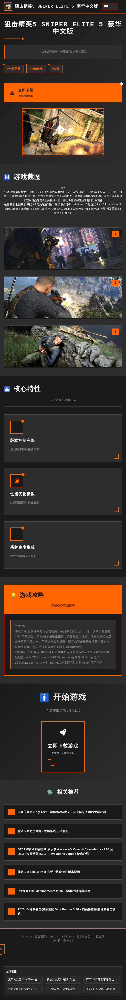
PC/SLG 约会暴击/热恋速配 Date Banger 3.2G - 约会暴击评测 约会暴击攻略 (102, 989)
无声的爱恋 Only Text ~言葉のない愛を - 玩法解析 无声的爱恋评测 (25, 979)
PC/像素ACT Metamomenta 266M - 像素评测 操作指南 (64, 989)
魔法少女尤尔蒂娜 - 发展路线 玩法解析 (64, 979)
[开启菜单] (110, 6)
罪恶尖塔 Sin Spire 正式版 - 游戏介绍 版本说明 (25, 989)
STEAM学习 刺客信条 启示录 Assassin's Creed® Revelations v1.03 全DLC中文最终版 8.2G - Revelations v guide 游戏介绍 (102, 979)
